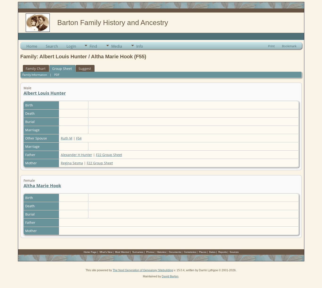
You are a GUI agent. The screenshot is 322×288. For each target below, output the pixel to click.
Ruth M (66, 138)
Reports (222, 252)
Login (71, 46)
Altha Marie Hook (42, 185)
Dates (212, 252)
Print (271, 46)
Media (116, 46)
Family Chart (35, 68)
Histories (161, 252)
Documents (175, 252)
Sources (234, 252)
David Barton (170, 276)
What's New (105, 252)
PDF (56, 75)
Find (93, 46)
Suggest (84, 68)
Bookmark (289, 46)
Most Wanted (122, 252)
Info (139, 46)
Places (202, 252)
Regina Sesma (72, 163)
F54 (79, 138)
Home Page (90, 252)
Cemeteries (190, 252)
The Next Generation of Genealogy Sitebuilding (143, 270)
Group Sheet (62, 68)
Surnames (137, 252)
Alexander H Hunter (76, 154)
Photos (150, 252)
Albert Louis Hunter (45, 93)
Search (52, 46)
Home (31, 46)
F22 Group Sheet (109, 154)
